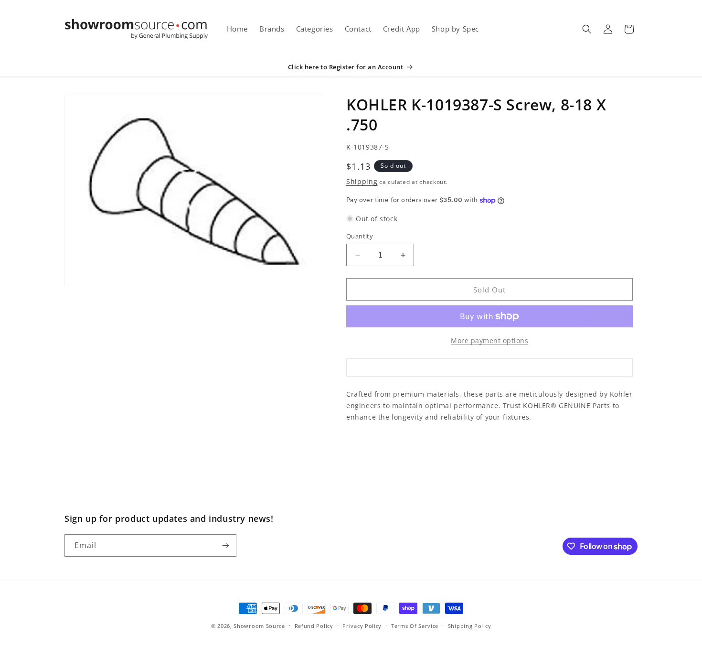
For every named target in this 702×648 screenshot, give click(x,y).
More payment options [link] (489, 340)
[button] (586, 29)
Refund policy (314, 625)
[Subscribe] (225, 545)
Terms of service (414, 625)
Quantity (359, 236)
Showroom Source (259, 625)
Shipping (362, 181)
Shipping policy (469, 625)
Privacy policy (362, 625)
